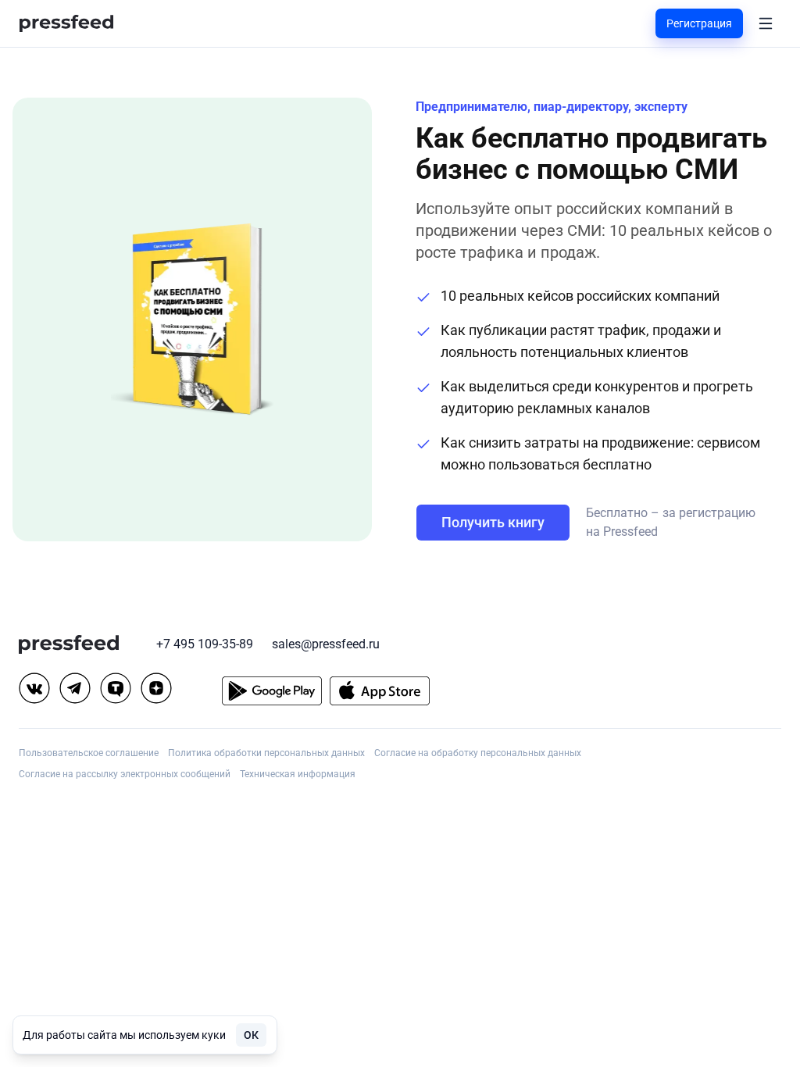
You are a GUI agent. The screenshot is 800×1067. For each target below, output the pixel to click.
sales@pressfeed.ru (326, 644)
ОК (251, 1035)
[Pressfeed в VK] (34, 688)
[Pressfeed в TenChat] (115, 688)
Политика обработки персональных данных (266, 753)
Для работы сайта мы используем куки (124, 1035)
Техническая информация (297, 774)
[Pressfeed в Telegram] (75, 688)
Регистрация (699, 23)
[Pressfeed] (66, 24)
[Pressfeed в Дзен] (156, 688)
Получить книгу (493, 522)
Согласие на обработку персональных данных (477, 753)
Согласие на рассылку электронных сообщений (124, 774)
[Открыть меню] (765, 23)
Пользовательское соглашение (89, 753)
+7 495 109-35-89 (204, 644)
